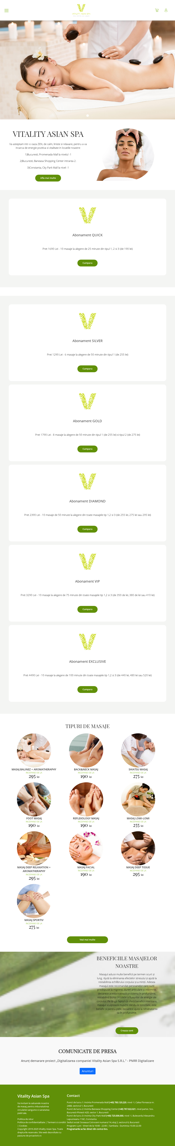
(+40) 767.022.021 (127, 1109)
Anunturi (87, 1071)
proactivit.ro (35, 1135)
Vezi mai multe (87, 939)
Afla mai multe (48, 177)
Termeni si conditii (56, 1122)
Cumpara (87, 262)
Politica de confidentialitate (31, 1122)
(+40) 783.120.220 (117, 1102)
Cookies (23, 1125)
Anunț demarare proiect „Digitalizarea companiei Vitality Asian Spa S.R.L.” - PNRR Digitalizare (87, 1061)
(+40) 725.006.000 (114, 1115)
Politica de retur (25, 1119)
